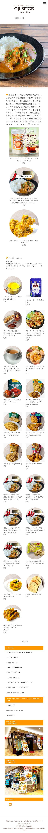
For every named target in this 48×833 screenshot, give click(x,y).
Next (45, 53)
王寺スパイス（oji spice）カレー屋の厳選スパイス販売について (24, 821)
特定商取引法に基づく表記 (14, 710)
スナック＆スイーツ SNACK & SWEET (19, 682)
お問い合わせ (10, 715)
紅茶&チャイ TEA (11, 662)
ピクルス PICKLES (12, 677)
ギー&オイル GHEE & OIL (14, 667)
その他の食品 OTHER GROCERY (17, 687)
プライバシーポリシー (24, 823)
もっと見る (24, 641)
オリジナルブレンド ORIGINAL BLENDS (19, 652)
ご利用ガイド (10, 705)
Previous (2, 53)
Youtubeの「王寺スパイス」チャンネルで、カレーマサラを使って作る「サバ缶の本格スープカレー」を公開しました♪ (24, 266)
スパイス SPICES (12, 657)
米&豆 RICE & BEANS (13, 672)
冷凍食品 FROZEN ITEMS (15, 692)
